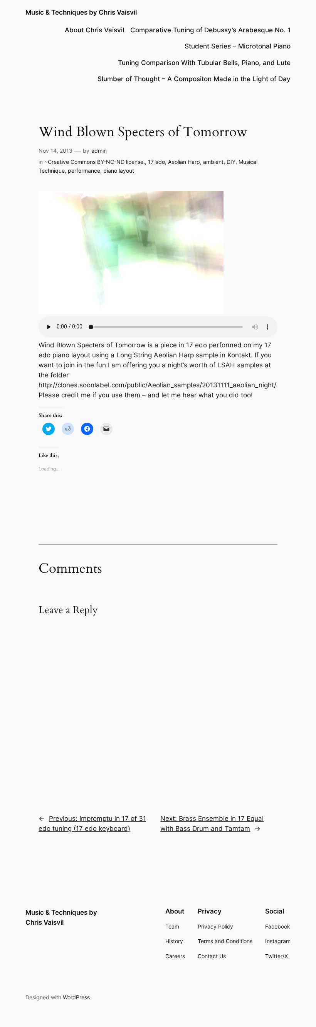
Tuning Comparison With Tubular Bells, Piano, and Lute (204, 63)
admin (99, 150)
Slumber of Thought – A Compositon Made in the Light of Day (194, 79)
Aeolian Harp (184, 161)
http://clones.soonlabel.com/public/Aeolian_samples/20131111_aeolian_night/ (157, 385)
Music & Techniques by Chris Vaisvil (81, 12)
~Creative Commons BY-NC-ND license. (94, 161)
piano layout (118, 170)
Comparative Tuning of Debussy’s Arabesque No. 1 (210, 30)
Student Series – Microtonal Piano (238, 46)
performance (84, 170)
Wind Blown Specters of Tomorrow (92, 345)
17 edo (156, 161)
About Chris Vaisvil (94, 30)
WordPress (76, 997)
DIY (231, 161)
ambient (213, 161)
